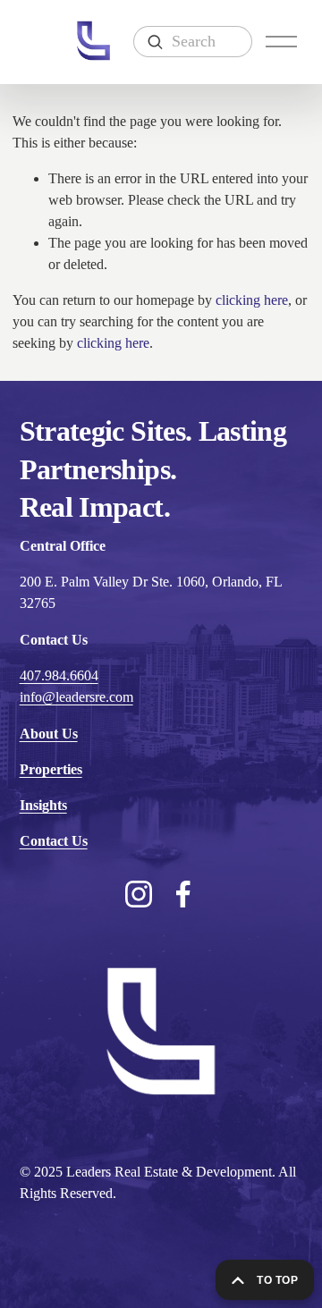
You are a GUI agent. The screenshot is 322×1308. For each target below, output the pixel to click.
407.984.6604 (59, 675)
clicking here (252, 300)
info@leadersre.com (76, 697)
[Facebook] (183, 894)
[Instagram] (138, 894)
